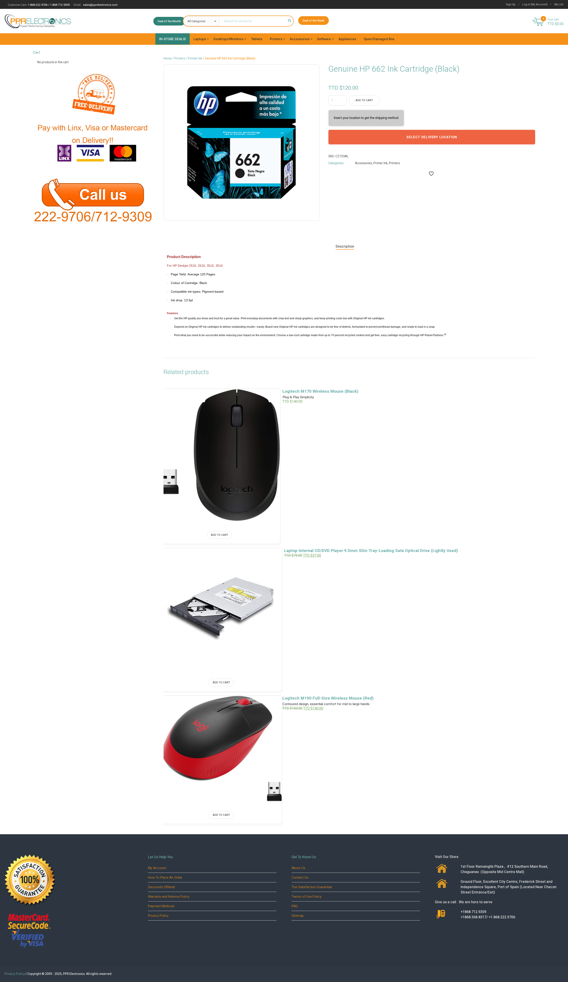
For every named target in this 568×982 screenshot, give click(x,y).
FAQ (295, 906)
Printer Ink (195, 58)
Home (168, 58)
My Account (157, 868)
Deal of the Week (313, 20)
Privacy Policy (158, 915)
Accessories (363, 163)
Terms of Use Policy (306, 896)
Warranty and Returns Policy (168, 896)
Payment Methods (161, 906)
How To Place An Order (165, 877)
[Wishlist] (267, 398)
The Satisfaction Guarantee (312, 887)
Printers (179, 58)
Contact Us (300, 877)
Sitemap (298, 915)
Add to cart (364, 100)
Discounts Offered (161, 887)
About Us (298, 868)
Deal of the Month (169, 21)
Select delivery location (431, 137)
